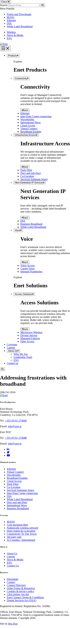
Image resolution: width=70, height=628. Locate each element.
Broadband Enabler (30, 131)
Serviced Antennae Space (34, 179)
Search (3, 5)
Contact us (12, 363)
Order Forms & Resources (21, 588)
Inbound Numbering (31, 271)
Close (4, 2)
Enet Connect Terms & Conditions (25, 597)
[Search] (42, 5)
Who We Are (21, 354)
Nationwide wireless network (22, 527)
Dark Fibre (26, 170)
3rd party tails (14, 536)
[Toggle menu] (5, 48)
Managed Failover (30, 338)
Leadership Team (23, 357)
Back (25, 110)
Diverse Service (28, 335)
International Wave (30, 122)
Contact (11, 582)
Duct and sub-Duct (30, 173)
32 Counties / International (21, 540)
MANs (10, 17)
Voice (17, 230)
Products (12, 55)
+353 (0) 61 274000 (16, 420)
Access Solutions (23, 294)
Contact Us (13, 565)
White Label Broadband (20, 26)
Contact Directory (16, 585)
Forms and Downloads (19, 14)
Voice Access (27, 265)
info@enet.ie (15, 426)
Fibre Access (27, 341)
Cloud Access (27, 125)
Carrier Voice (27, 268)
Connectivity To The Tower (22, 533)
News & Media (15, 35)
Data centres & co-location (21, 530)
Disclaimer (12, 579)
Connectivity (21, 78)
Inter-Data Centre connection (35, 116)
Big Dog (13, 623)
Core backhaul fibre (17, 524)
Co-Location (27, 176)
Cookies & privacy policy (20, 591)
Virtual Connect (28, 128)
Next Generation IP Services (29, 182)
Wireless (11, 32)
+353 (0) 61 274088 (16, 437)
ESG (9, 38)
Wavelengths (27, 119)
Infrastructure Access (25, 135)
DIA (9, 23)
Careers (11, 347)
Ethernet (11, 20)
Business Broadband (31, 224)
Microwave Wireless (31, 332)
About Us (12, 351)
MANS (11, 521)
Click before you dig (18, 594)
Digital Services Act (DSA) (21, 600)
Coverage (12, 344)
